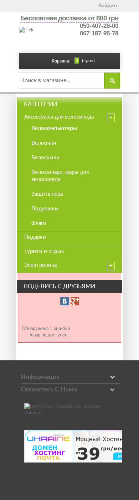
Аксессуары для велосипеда (59, 117)
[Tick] (42, 30)
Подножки (44, 208)
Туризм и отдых (44, 251)
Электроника (40, 265)
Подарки (35, 237)
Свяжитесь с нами (49, 389)
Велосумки (45, 157)
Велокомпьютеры (54, 128)
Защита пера (47, 194)
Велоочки (43, 143)
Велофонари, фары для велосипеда (60, 176)
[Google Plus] (75, 301)
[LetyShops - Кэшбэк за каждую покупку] (69, 412)
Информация (40, 377)
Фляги (38, 223)
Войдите (108, 5)
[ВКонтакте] (64, 301)
